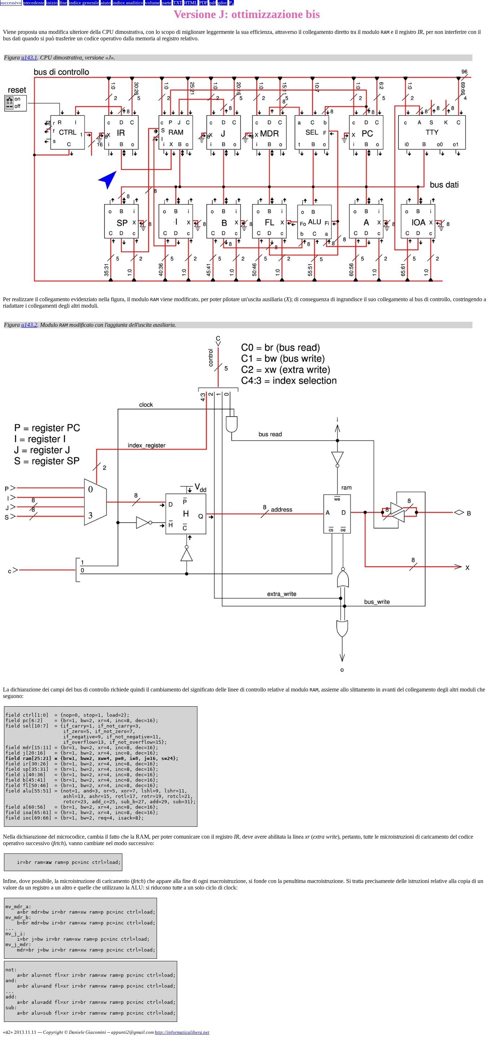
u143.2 (29, 325)
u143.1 (29, 57)
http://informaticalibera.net (182, 1032)
